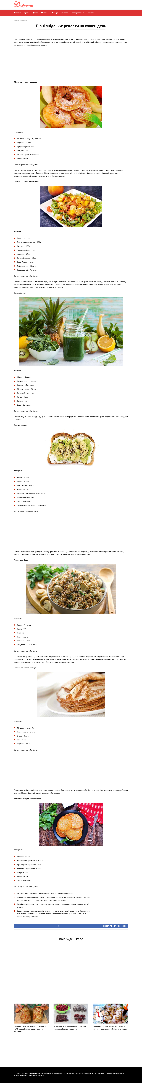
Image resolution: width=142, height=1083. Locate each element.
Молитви (44, 13)
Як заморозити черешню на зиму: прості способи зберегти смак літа (71, 1027)
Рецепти (90, 13)
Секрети (64, 13)
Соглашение (39, 1075)
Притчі (26, 13)
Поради (55, 13)
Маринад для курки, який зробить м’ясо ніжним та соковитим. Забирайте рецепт (110, 1027)
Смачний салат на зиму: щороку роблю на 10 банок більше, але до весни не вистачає (30, 1029)
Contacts (31, 1075)
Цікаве (35, 13)
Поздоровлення (77, 13)
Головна (17, 13)
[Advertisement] (71, 63)
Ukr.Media (42, 45)
